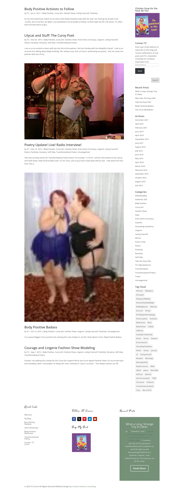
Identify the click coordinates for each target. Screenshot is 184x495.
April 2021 (139, 124)
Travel (137, 276)
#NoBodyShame (142, 307)
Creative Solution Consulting (84, 486)
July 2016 (139, 151)
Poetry (27, 43)
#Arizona (139, 291)
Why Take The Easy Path (145, 98)
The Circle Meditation (144, 109)
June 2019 (139, 131)
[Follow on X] (79, 419)
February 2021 (141, 127)
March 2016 (140, 166)
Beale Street (140, 323)
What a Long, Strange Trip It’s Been (139, 425)
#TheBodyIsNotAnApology (145, 315)
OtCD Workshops (31, 428)
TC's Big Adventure (143, 265)
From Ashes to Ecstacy (87, 39)
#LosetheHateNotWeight (145, 303)
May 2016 (139, 158)
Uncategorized (84, 152)
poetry (145, 370)
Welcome (28, 415)
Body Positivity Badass (144, 106)
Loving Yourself (82, 13)
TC (28, 13)
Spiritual (148, 374)
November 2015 (141, 174)
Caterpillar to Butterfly (144, 335)
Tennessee (140, 382)
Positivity (94, 13)
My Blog (27, 419)
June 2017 (139, 143)
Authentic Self (141, 199)
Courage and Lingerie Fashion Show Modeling (59, 348)
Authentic (153, 319)
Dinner (146, 338)
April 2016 (139, 162)
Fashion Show (69, 13)
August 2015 (140, 181)
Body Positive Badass (40, 327)
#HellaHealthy (141, 195)
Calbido (150, 327)
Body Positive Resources (30, 432)
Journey (154, 350)
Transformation (141, 269)
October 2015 (140, 177)
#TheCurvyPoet (141, 319)
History (146, 350)
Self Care (139, 374)
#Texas (147, 311)
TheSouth (150, 382)
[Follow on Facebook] (74, 419)
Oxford (138, 370)
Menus (138, 238)
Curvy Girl (58, 13)
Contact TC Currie (29, 443)
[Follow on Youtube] (95, 419)
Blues (150, 323)
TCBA (154, 378)
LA (137, 354)
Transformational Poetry (66, 43)
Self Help (51, 43)
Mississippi (149, 358)
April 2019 (139, 135)
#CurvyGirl (140, 295)
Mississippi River (142, 362)
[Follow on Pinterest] (84, 419)
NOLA (152, 366)
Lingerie (100, 39)
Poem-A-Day (140, 242)
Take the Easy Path (143, 102)
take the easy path (143, 378)
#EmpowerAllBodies (143, 299)
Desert (138, 338)
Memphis (139, 358)
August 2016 (140, 147)
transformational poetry (144, 386)
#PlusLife (153, 307)
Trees (138, 390)
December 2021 (141, 120)
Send (140, 71)
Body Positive (47, 13)
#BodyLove (149, 291)
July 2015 (139, 185)
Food (137, 215)
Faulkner (154, 338)
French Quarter (141, 342)
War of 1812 (147, 390)
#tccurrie (139, 311)
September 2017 (142, 139)
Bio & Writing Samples (29, 423)
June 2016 (139, 154)
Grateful (138, 222)
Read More (139, 468)
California (139, 331)
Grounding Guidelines (144, 226)
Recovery (43, 43)
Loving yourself (145, 354)
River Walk (154, 370)
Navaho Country (142, 366)
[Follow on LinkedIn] (90, 419)
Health (138, 350)
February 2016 (141, 170)
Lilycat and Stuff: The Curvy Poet (49, 35)
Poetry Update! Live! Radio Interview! (52, 144)
